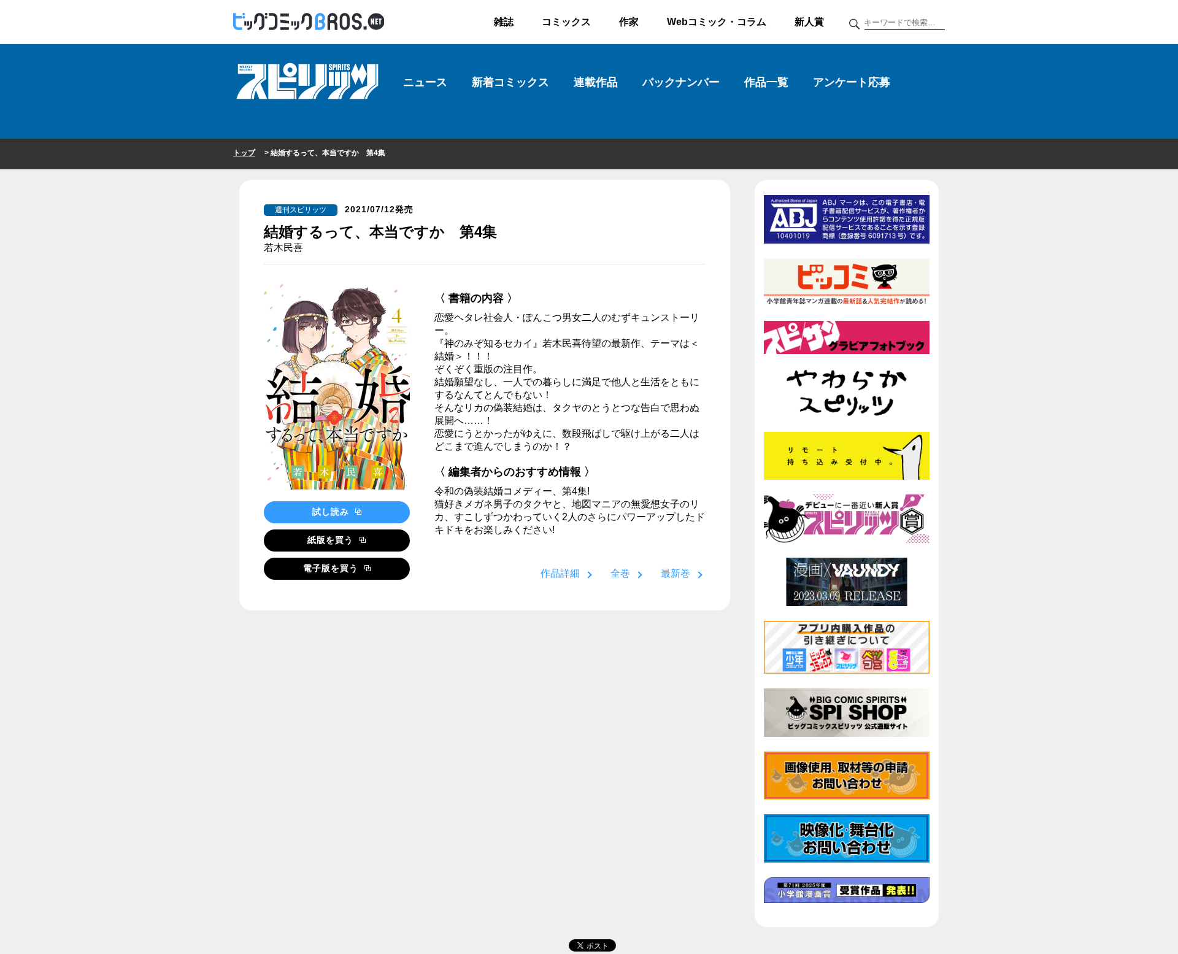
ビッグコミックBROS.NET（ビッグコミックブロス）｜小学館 (308, 22)
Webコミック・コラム (716, 22)
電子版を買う (332, 568)
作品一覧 (766, 82)
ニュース (425, 82)
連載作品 (596, 82)
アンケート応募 (851, 82)
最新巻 (675, 573)
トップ (244, 152)
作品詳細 (560, 573)
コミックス (566, 22)
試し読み (332, 512)
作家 (629, 22)
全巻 (620, 573)
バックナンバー (681, 82)
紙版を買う (331, 540)
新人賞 (809, 22)
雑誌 (504, 22)
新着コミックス (510, 82)
